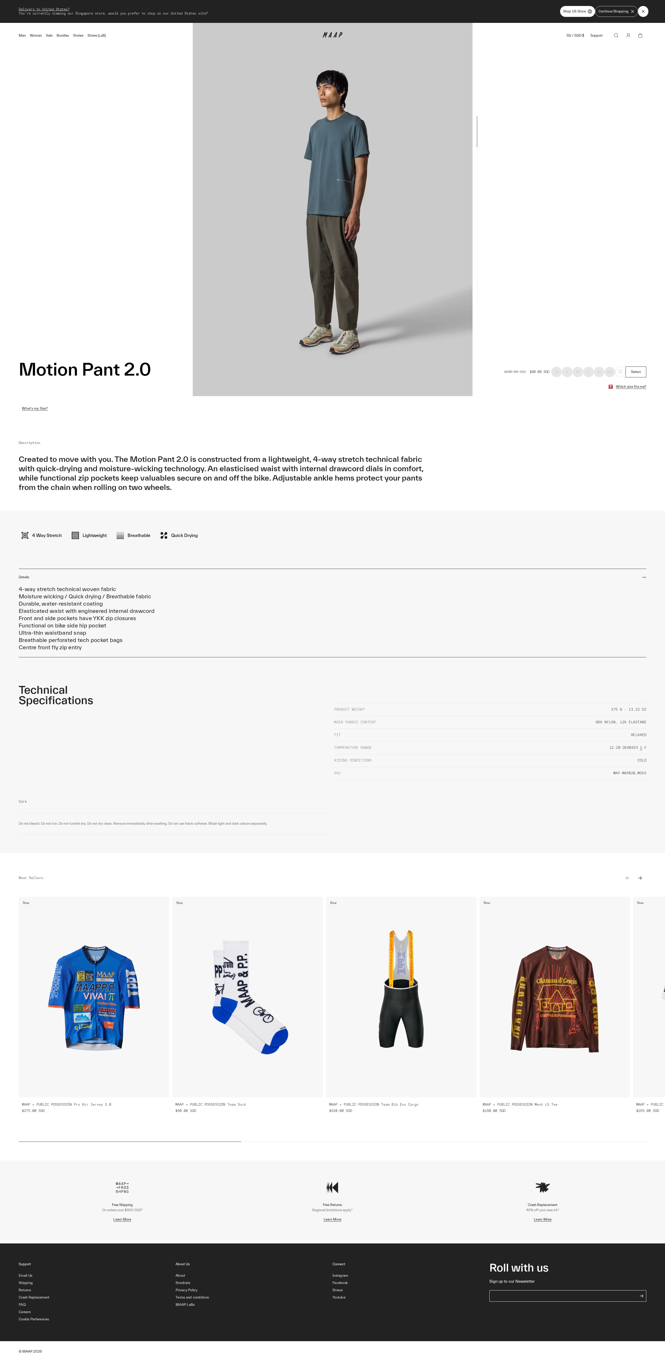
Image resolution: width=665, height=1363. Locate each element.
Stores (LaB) (97, 35)
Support (596, 35)
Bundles (63, 35)
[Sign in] (628, 35)
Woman (36, 35)
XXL (610, 372)
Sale (49, 35)
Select (636, 372)
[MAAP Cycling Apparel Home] (332, 36)
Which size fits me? (631, 387)
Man (22, 35)
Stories (78, 35)
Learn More (122, 1219)
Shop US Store (574, 11)
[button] (97, 1319)
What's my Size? (35, 408)
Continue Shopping (613, 11)
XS (556, 372)
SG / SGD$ (575, 35)
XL (599, 372)
